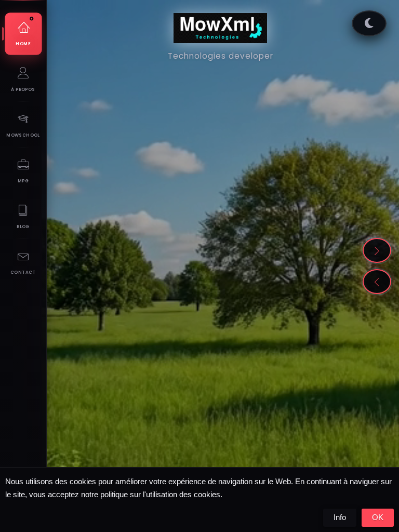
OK (377, 517)
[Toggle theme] (369, 23)
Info (340, 517)
